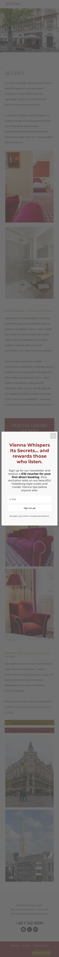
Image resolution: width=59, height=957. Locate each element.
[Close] (53, 436)
